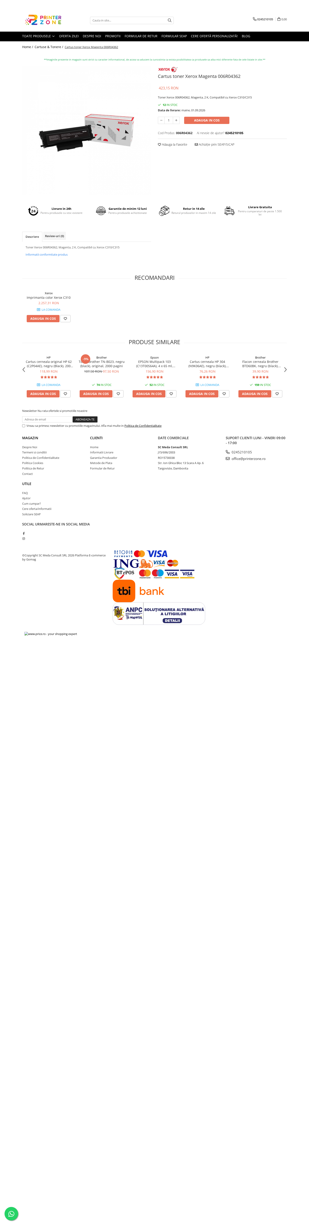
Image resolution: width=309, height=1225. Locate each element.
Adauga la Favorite (174, 144)
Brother (101, 357)
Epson (154, 357)
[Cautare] (170, 20)
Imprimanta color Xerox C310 (49, 297)
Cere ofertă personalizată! (214, 36)
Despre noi (92, 36)
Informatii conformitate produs (47, 254)
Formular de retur (141, 36)
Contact (27, 474)
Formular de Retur (102, 468)
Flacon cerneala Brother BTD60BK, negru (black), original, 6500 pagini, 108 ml (260, 363)
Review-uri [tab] (54, 236)
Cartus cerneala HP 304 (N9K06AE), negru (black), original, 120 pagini (207, 363)
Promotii (113, 36)
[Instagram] (23, 539)
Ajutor (26, 498)
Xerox (49, 293)
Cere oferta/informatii (36, 509)
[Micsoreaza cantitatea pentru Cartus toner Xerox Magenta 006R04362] (161, 120)
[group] (86, 130)
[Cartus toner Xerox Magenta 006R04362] (86, 130)
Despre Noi (29, 447)
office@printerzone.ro (248, 458)
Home (94, 447)
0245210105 (241, 452)
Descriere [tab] (32, 237)
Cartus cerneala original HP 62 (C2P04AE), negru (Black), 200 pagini (49, 363)
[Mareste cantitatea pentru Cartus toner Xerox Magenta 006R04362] (176, 120)
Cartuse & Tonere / (49, 47)
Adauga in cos (207, 120)
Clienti (96, 438)
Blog (246, 36)
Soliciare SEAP (31, 514)
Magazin (30, 438)
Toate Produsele (37, 36)
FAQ (25, 493)
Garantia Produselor (103, 458)
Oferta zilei (69, 36)
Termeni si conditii (34, 452)
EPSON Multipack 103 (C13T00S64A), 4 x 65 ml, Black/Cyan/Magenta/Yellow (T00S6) (155, 363)
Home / (28, 47)
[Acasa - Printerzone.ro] (44, 20)
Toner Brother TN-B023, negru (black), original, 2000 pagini (102, 363)
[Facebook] (23, 533)
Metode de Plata (101, 463)
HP (49, 357)
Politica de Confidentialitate (143, 426)
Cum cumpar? (31, 504)
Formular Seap (174, 36)
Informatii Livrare (101, 452)
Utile (26, 483)
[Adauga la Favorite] (65, 318)
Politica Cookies (32, 463)
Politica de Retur (33, 468)
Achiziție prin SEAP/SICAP (216, 144)
